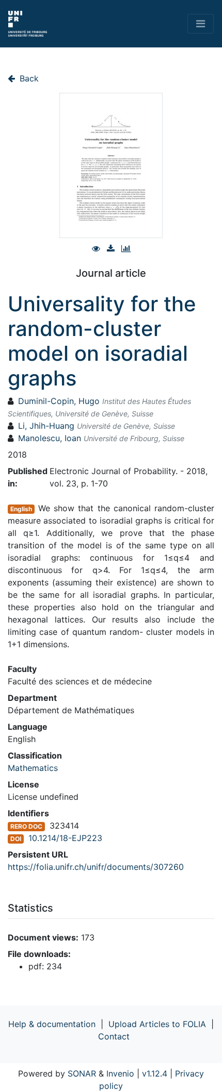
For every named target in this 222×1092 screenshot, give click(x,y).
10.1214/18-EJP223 (65, 838)
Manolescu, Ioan (49, 438)
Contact (114, 1036)
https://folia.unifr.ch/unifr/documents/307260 (96, 867)
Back (28, 78)
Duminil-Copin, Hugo (59, 401)
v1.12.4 (154, 1073)
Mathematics (33, 768)
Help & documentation (52, 1024)
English (21, 509)
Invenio (120, 1073)
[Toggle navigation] (200, 23)
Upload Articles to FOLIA (157, 1024)
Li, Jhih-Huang (46, 426)
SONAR (82, 1073)
